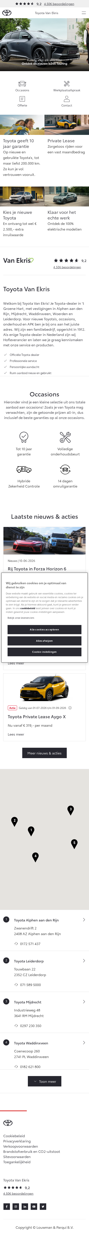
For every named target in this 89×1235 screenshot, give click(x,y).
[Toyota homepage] (6, 13)
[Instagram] (15, 1206)
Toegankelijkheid (16, 1161)
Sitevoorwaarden (17, 1156)
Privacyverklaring (17, 1140)
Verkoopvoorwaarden (20, 1145)
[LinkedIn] (24, 1206)
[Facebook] (6, 1206)
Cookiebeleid (14, 1135)
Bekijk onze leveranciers (21, 617)
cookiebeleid (27, 608)
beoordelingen (67, 267)
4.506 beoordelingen (59, 4)
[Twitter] (43, 1206)
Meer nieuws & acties (44, 752)
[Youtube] (33, 1206)
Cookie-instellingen (44, 651)
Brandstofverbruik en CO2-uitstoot (31, 1151)
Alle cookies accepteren (44, 629)
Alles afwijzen (44, 640)
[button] (31, 831)
